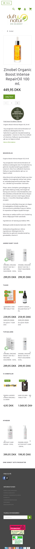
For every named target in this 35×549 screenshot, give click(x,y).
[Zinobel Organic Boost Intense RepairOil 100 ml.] (17, 49)
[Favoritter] (19, 9)
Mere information (9, 142)
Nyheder (6, 420)
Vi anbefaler (8, 374)
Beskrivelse (8, 153)
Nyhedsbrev (7, 502)
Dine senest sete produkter (14, 462)
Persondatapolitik (9, 504)
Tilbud (5, 285)
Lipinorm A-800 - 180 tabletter (9, 308)
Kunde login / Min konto (10, 490)
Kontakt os (6, 497)
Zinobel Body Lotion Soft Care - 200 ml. (24, 444)
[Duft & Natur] (17, 19)
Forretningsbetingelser (10, 499)
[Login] (25, 9)
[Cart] (31, 9)
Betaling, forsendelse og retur (12, 495)
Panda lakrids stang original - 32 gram (9, 397)
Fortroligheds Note (9, 492)
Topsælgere (8, 332)
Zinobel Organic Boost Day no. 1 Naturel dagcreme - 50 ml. (9, 268)
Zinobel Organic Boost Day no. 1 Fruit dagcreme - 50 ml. (24, 268)
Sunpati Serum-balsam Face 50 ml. (24, 309)
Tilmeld (29, 517)
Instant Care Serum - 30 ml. (8, 443)
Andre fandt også (10, 243)
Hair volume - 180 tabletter (24, 396)
